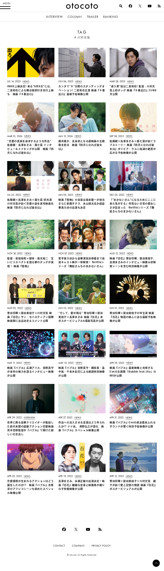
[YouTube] (149, 6)
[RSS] (159, 6)
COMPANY (78, 545)
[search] (121, 6)
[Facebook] (130, 6)
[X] (140, 6)
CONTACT (59, 545)
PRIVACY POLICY (101, 545)
